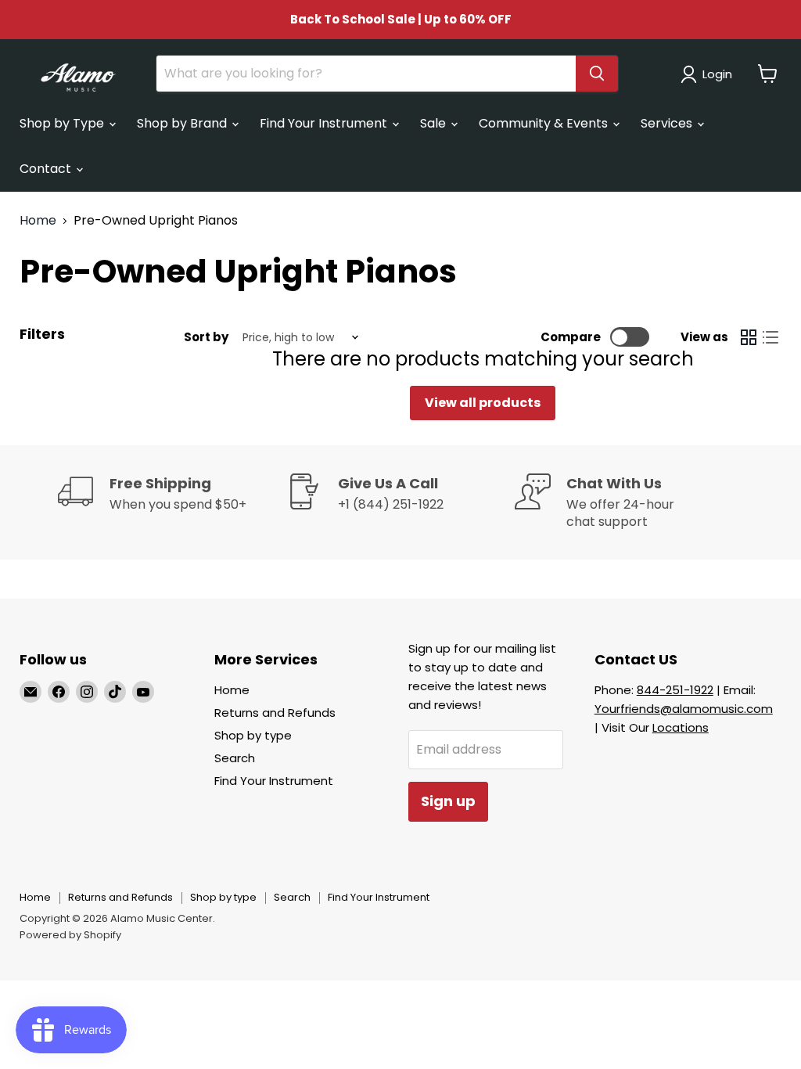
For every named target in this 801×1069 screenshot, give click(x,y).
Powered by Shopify (70, 934)
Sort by (206, 337)
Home (38, 221)
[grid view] (749, 337)
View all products (483, 403)
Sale (434, 123)
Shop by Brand (183, 123)
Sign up (448, 801)
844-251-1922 (675, 690)
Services (668, 123)
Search (234, 758)
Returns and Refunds (275, 712)
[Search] (597, 74)
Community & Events (545, 123)
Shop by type (253, 735)
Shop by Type (63, 123)
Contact (47, 169)
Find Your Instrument (325, 123)
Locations (680, 727)
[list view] (770, 337)
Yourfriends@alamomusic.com (683, 708)
